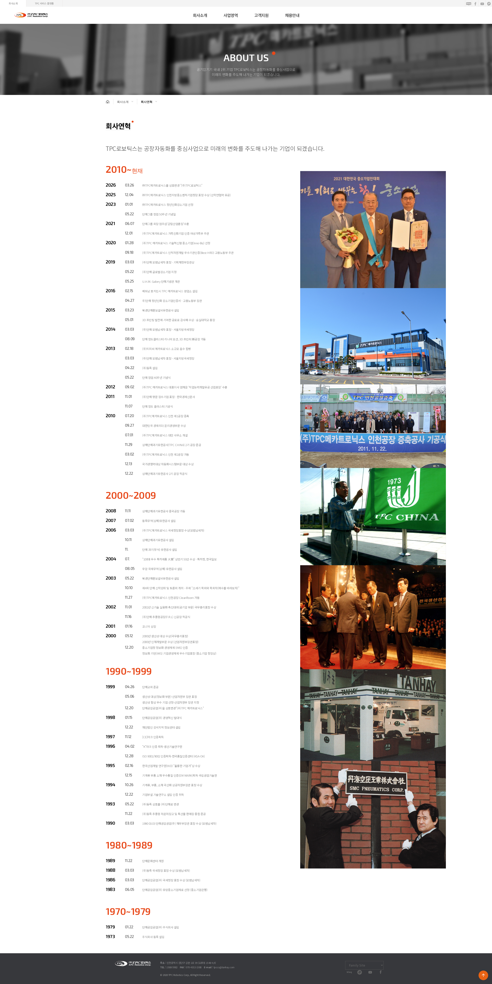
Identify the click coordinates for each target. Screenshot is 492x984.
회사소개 (13, 3)
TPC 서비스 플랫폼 (44, 3)
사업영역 (231, 15)
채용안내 (292, 15)
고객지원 (261, 15)
